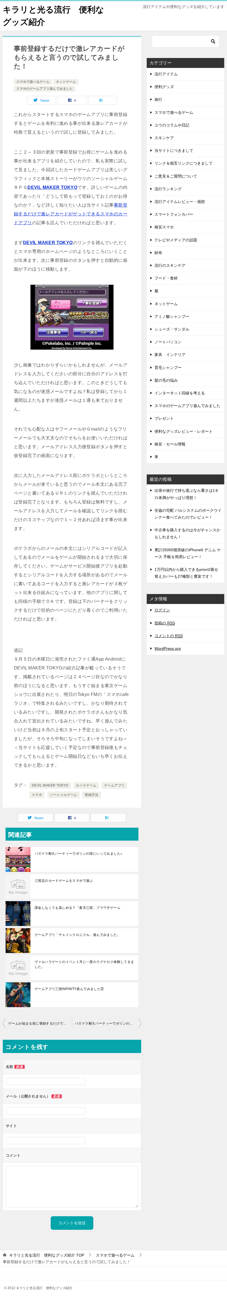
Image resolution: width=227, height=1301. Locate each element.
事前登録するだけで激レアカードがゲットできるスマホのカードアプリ (70, 214)
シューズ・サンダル (171, 329)
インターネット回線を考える (179, 393)
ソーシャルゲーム (63, 795)
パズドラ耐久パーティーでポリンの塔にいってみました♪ (78, 854)
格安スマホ (164, 227)
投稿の (164, 623)
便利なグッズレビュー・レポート (183, 431)
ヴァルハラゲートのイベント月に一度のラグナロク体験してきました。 (84, 964)
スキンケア (164, 138)
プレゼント (164, 418)
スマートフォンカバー (173, 214)
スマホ (37, 795)
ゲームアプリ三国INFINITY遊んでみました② (69, 989)
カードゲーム (86, 785)
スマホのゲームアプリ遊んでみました (44, 89)
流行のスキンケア (169, 265)
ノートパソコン (168, 342)
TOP (46, 1255)
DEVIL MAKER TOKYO (52, 187)
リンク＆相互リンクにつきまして (183, 163)
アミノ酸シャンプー (171, 316)
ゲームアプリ (114, 785)
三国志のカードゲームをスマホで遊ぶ (64, 881)
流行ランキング (168, 189)
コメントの (168, 636)
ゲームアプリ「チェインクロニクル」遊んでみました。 (77, 935)
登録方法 (92, 795)
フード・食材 (166, 278)
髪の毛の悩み (166, 380)
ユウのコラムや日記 (171, 125)
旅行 (158, 99)
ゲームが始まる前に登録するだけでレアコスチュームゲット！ (40, 1023)
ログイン (162, 610)
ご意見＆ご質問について (175, 176)
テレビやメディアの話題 (175, 240)
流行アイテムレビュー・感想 (179, 201)
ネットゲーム (66, 82)
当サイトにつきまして (173, 150)
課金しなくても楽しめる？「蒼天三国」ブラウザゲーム (77, 908)
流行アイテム (166, 74)
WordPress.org (167, 648)
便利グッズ (164, 87)
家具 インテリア (169, 354)
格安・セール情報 (169, 444)
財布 (158, 252)
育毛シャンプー (168, 367)
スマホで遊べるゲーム (33, 82)
